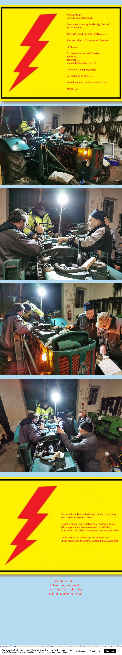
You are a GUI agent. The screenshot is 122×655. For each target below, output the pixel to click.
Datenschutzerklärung (60, 652)
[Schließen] (119, 651)
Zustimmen (110, 651)
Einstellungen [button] (81, 651)
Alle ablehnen (95, 651)
